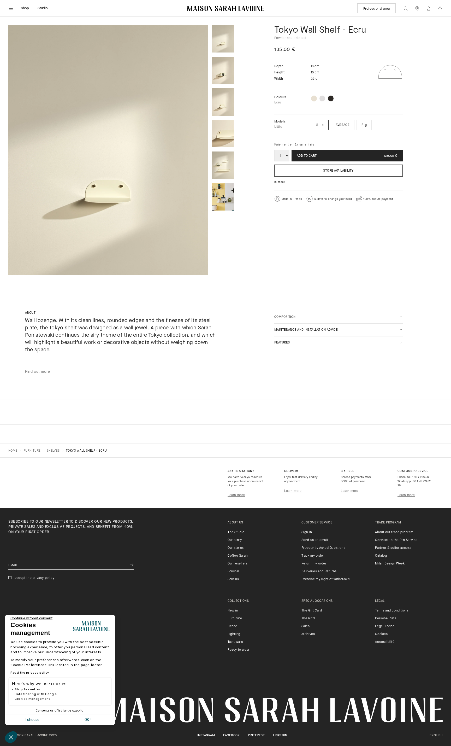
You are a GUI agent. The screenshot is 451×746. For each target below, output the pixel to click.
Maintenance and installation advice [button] (306, 329)
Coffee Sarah (238, 555)
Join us (233, 579)
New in (233, 610)
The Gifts (308, 618)
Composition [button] (285, 317)
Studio (43, 8)
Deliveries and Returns (319, 571)
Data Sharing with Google (36, 694)
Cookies (381, 634)
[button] (11, 737)
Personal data (385, 618)
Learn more (236, 495)
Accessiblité (384, 642)
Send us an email (314, 540)
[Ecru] (314, 98)
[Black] (331, 98)
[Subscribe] (132, 565)
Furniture (235, 618)
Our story (235, 540)
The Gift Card (311, 610)
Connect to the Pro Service (396, 540)
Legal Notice (385, 626)
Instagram (206, 735)
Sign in (306, 532)
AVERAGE (342, 125)
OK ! (88, 720)
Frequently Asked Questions (323, 548)
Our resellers (238, 563)
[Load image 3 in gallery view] (223, 102)
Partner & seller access (393, 548)
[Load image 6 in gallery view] (223, 197)
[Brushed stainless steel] (322, 98)
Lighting (234, 634)
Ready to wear (239, 649)
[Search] (405, 8)
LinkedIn (280, 735)
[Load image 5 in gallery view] (223, 165)
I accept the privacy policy (33, 578)
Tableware (235, 642)
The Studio (236, 532)
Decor (232, 626)
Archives (308, 634)
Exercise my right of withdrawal (326, 579)
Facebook (231, 735)
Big (364, 125)
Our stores (236, 548)
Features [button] (282, 342)
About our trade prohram (394, 532)
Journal (233, 571)
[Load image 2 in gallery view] (223, 70)
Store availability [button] (338, 170)
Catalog (381, 555)
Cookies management (32, 699)
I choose (32, 720)
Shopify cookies (28, 689)
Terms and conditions (391, 610)
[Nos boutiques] (417, 8)
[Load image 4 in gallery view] (223, 133)
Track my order (312, 555)
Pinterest (256, 735)
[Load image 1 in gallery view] (223, 39)
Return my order (314, 563)
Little (320, 125)
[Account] (428, 8)
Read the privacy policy (29, 672)
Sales (305, 626)
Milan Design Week (390, 563)
